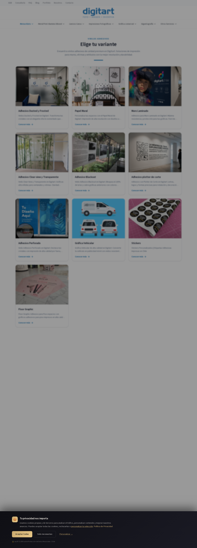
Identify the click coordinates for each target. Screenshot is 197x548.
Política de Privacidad (103, 526)
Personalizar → (66, 534)
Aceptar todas (22, 534)
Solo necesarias (44, 534)
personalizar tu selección (82, 526)
